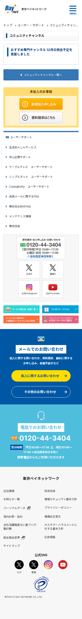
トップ (7, 25)
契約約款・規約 (13, 516)
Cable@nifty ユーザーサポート (29, 186)
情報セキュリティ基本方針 (60, 499)
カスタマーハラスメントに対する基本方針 (60, 526)
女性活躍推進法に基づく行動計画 (19, 526)
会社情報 (8, 491)
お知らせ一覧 (11, 499)
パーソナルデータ (14, 508)
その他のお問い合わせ (40, 392)
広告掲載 (49, 537)
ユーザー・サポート (31, 25)
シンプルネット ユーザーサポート (31, 176)
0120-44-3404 (45, 438)
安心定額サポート (20, 157)
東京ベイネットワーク (25, 9)
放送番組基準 (11, 537)
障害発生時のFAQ (20, 206)
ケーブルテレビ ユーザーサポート (31, 167)
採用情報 (49, 491)
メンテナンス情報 (20, 216)
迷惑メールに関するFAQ (24, 196)
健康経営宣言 (52, 516)
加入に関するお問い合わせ (40, 376)
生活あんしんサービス (22, 147)
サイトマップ (11, 545)
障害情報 (14, 226)
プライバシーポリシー (58, 507)
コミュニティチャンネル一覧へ (43, 75)
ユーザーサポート (21, 137)
